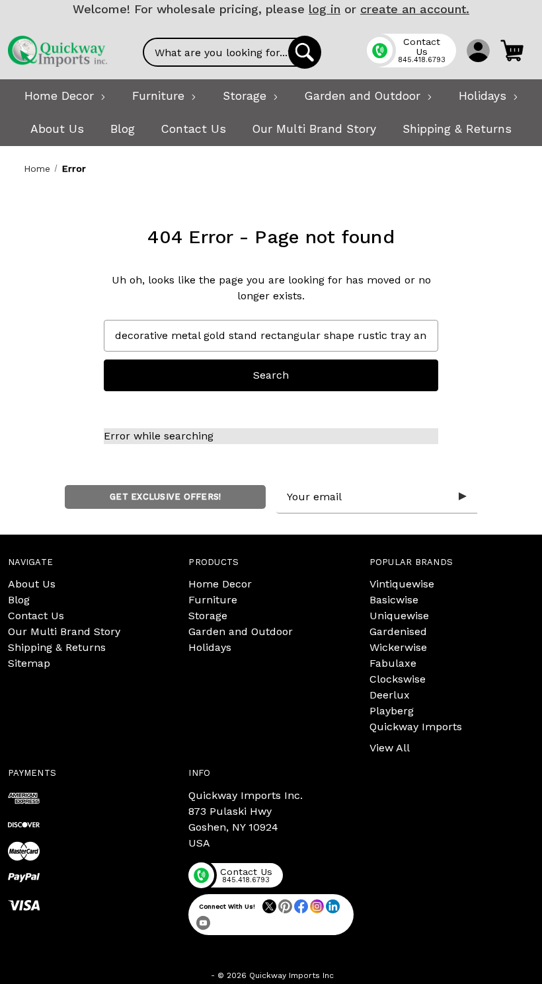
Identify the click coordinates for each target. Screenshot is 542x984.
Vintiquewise (401, 584)
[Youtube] (203, 923)
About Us (32, 584)
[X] (269, 906)
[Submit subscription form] (462, 497)
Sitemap (29, 663)
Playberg (391, 710)
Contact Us (36, 615)
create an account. (414, 9)
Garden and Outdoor (240, 631)
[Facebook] (301, 906)
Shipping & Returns (57, 647)
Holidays (209, 647)
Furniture (212, 599)
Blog (19, 599)
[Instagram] (317, 906)
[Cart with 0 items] (511, 50)
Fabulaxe (392, 663)
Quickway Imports (415, 726)
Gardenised (398, 631)
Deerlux (389, 695)
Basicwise (393, 599)
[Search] (304, 52)
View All (389, 747)
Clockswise (397, 679)
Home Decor (220, 584)
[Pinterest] (285, 906)
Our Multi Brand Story (64, 631)
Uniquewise (399, 615)
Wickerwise (398, 647)
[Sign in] (478, 50)
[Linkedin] (333, 906)
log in (324, 9)
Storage (207, 615)
